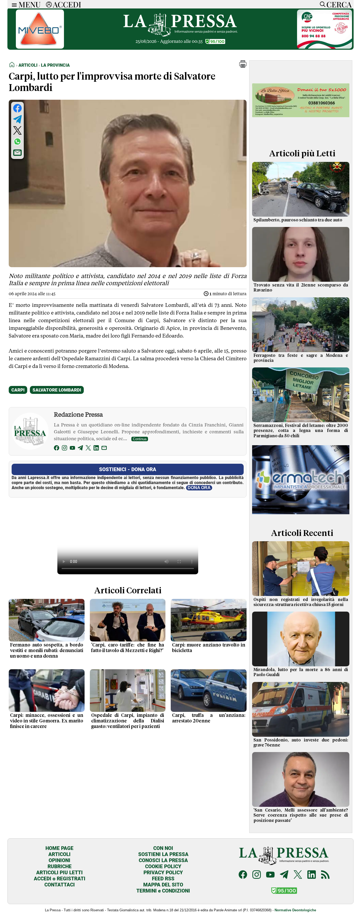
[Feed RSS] (325, 875)
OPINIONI (59, 860)
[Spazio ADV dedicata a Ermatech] (300, 515)
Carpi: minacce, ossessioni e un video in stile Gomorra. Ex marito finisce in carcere (46, 721)
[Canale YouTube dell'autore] (72, 449)
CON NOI (163, 848)
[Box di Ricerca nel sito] (321, 4)
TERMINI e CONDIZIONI (163, 891)
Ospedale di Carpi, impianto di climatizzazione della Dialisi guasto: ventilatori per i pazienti (127, 721)
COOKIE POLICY (163, 866)
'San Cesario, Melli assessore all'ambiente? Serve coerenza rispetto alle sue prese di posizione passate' (300, 815)
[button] (243, 66)
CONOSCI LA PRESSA (163, 860)
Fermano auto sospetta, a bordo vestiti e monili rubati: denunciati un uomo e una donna (46, 651)
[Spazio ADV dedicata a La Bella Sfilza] (300, 135)
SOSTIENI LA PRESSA (163, 854)
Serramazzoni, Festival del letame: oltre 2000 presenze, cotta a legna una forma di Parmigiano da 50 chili (300, 431)
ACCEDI (67, 4)
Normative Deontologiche (295, 910)
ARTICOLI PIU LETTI (59, 873)
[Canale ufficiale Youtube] (270, 875)
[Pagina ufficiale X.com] (298, 875)
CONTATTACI (59, 885)
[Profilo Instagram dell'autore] (64, 449)
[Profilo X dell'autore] (88, 449)
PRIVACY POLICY (163, 873)
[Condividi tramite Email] (17, 152)
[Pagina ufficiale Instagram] (256, 875)
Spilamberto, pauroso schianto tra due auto (297, 220)
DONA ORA (199, 487)
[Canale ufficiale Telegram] (284, 875)
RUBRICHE (60, 866)
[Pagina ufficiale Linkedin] (311, 875)
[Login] (49, 4)
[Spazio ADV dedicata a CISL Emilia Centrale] (324, 47)
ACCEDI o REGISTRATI (59, 879)
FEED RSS (163, 879)
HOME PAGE (59, 848)
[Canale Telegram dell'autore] (80, 449)
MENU (29, 4)
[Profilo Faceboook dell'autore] (56, 449)
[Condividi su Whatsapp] (17, 141)
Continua (139, 439)
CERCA (338, 4)
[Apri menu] (12, 4)
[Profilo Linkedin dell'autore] (96, 449)
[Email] (104, 449)
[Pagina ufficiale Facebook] (243, 875)
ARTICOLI (59, 854)
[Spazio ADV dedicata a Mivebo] (40, 47)
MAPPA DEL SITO (163, 885)
